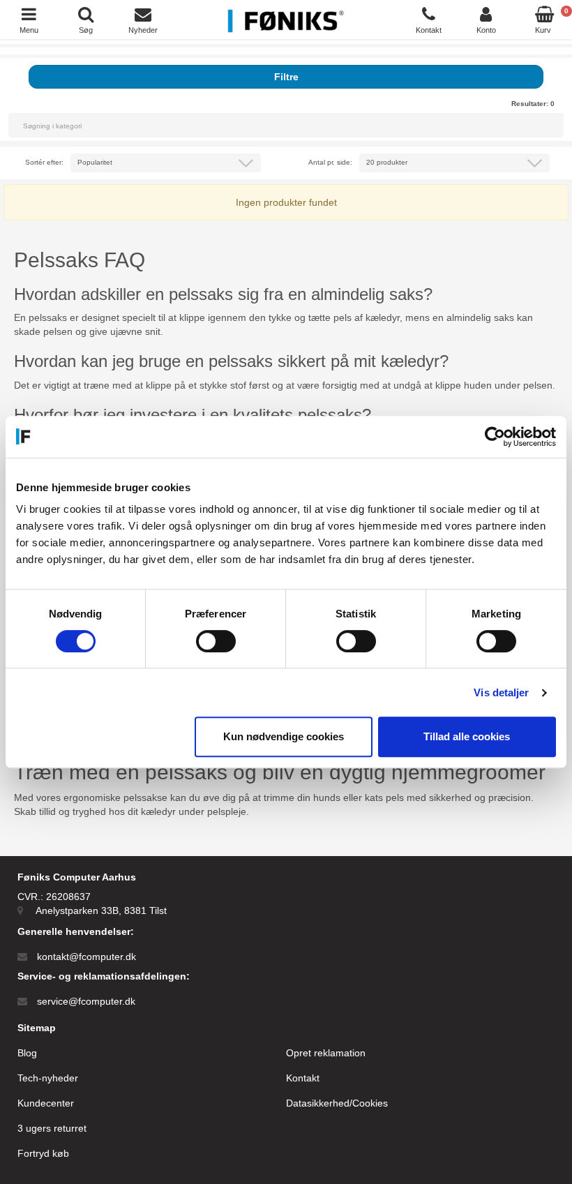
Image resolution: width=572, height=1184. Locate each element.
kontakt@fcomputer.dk (86, 956)
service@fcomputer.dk (86, 1001)
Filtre (286, 76)
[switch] (216, 641)
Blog (27, 1052)
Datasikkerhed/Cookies (337, 1103)
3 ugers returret (51, 1128)
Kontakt (302, 1078)
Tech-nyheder (47, 1078)
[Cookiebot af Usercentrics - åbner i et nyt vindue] (495, 436)
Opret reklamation (326, 1052)
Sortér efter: (44, 162)
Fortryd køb (43, 1153)
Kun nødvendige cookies (283, 736)
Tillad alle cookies (466, 736)
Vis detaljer (501, 692)
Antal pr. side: (330, 162)
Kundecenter (45, 1103)
